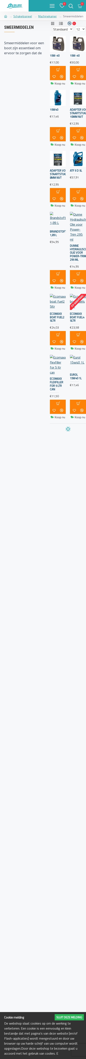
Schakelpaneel (22, 16)
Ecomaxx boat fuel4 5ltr (77, 317)
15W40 (54, 109)
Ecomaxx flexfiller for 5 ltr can (56, 384)
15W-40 (54, 55)
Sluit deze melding (69, 1017)
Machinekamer (47, 16)
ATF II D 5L (76, 170)
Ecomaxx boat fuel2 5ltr (57, 317)
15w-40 (75, 55)
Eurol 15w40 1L (76, 376)
